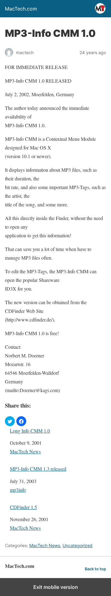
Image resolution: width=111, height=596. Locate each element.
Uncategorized (77, 545)
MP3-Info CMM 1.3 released (38, 469)
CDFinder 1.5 (23, 507)
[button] (10, 421)
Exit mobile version (55, 587)
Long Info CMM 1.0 (30, 431)
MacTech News (25, 451)
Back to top (95, 569)
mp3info (18, 489)
